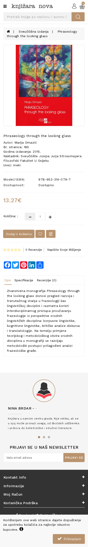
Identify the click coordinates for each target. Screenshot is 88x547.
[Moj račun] (74, 6)
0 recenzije (33, 249)
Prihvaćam (72, 539)
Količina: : (10, 216)
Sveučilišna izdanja (34, 31)
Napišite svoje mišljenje (64, 249)
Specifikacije (23, 280)
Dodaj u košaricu (19, 234)
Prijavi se (74, 457)
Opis (8, 280)
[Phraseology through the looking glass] (44, 85)
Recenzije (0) (46, 280)
